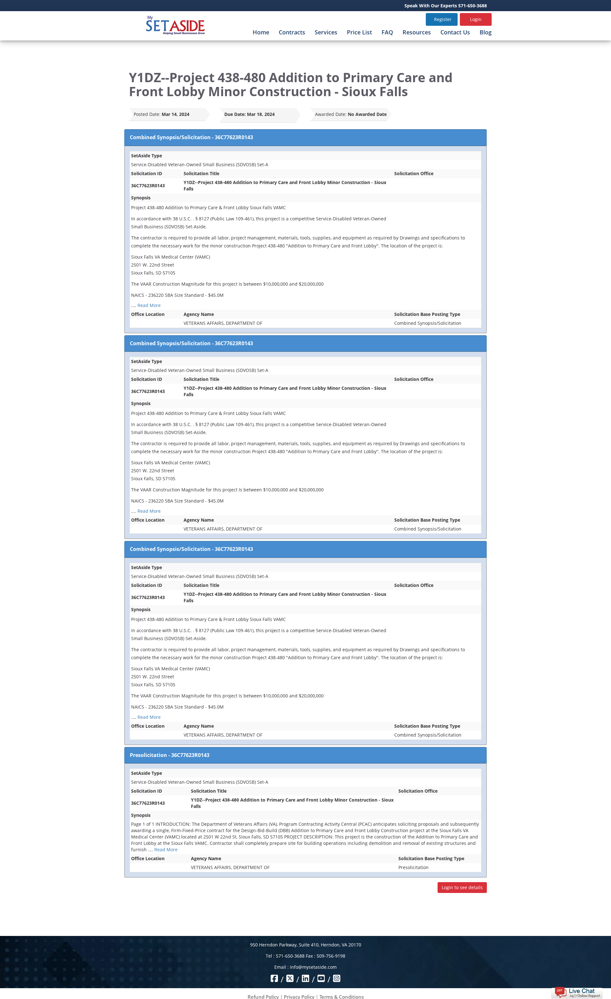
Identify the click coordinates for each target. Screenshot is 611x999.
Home (261, 32)
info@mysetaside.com (313, 967)
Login (475, 19)
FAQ (387, 32)
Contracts (292, 32)
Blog (486, 32)
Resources (417, 32)
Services (326, 32)
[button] (577, 992)
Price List (359, 32)
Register (443, 19)
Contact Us (455, 32)
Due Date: (235, 114)
